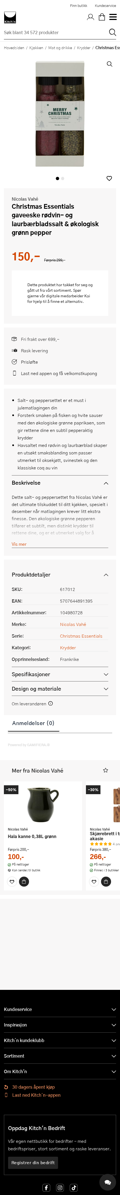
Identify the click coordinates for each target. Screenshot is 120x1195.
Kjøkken (36, 47)
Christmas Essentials (81, 636)
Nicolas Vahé (25, 199)
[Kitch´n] (10, 17)
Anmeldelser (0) (33, 723)
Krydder (83, 47)
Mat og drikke (60, 47)
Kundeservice (105, 5)
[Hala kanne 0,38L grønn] (43, 804)
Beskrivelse (26, 483)
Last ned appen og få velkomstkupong (59, 373)
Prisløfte (29, 362)
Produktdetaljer (31, 574)
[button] (109, 178)
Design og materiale (36, 689)
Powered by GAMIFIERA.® (29, 744)
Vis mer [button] (19, 544)
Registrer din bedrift (33, 1162)
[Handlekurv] (101, 17)
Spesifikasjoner (31, 674)
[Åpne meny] (112, 17)
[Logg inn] (90, 17)
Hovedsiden (14, 47)
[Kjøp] (24, 882)
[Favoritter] (12, 882)
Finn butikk (78, 5)
